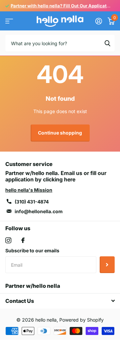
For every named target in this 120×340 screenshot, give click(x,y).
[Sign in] (98, 21)
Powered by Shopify (81, 320)
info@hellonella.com (39, 211)
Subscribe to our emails (32, 250)
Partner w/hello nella (32, 285)
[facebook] (23, 240)
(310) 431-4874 (32, 201)
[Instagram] (8, 240)
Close (60, 300)
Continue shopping (60, 133)
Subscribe (107, 264)
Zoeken (107, 43)
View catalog (9, 21)
